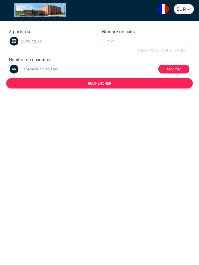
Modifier (174, 69)
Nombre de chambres (30, 59)
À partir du (19, 31)
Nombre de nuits (118, 31)
